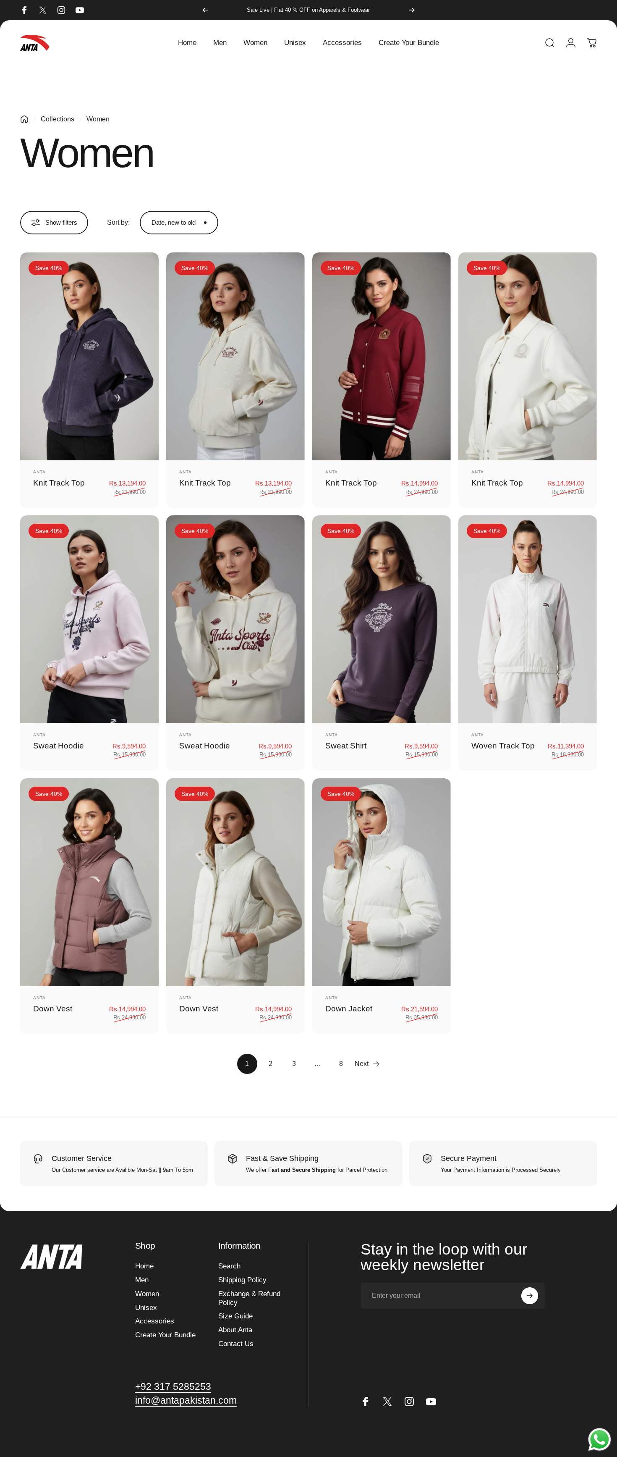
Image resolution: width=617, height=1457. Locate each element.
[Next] (412, 10)
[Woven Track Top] (527, 619)
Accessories (154, 1321)
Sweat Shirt (345, 745)
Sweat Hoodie (58, 745)
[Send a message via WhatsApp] (599, 1439)
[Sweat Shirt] (381, 619)
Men (142, 1280)
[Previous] (205, 10)
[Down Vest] (89, 882)
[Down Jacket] (381, 882)
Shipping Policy (242, 1280)
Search (229, 1266)
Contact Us (236, 1344)
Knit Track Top (59, 482)
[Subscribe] (529, 1295)
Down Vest (52, 1008)
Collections (57, 119)
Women (147, 1294)
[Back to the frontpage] (24, 119)
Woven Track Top (503, 745)
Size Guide (235, 1316)
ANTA (39, 472)
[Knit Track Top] (89, 356)
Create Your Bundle (165, 1335)
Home (144, 1266)
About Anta (235, 1330)
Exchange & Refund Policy (249, 1298)
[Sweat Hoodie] (89, 619)
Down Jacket (348, 1008)
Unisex (146, 1308)
